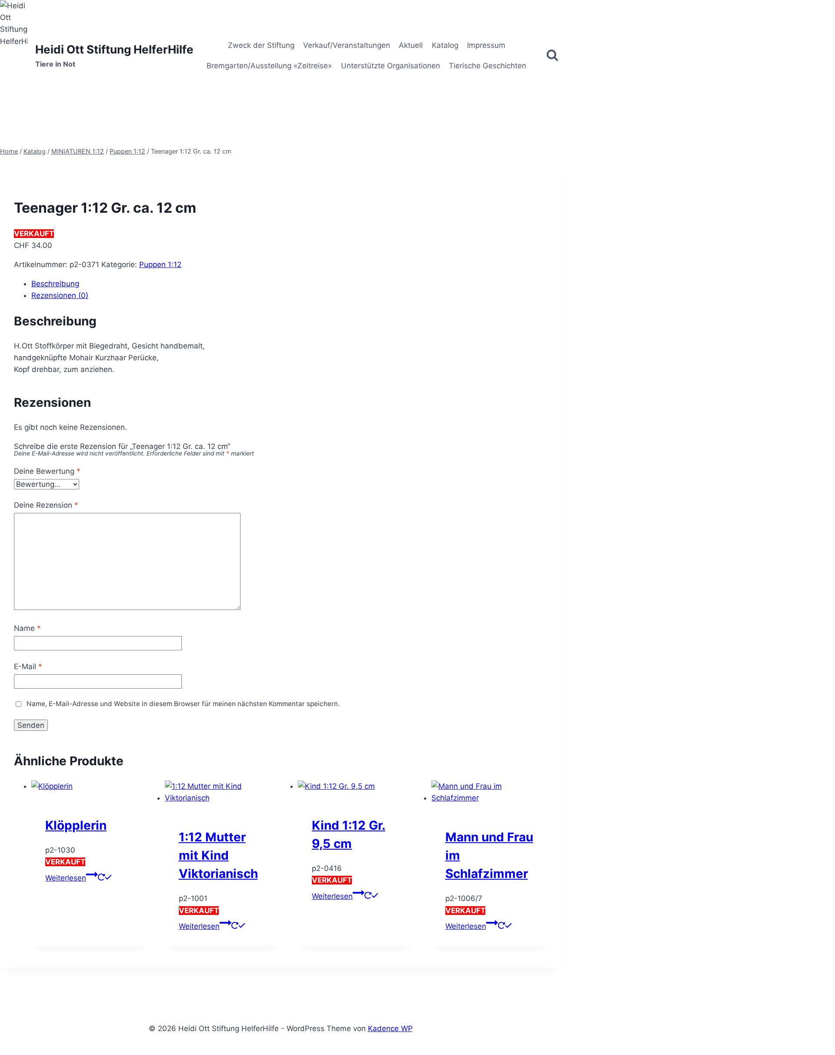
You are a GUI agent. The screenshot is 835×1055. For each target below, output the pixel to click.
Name (27, 628)
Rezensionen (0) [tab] (59, 295)
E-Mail (28, 666)
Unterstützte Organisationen (390, 65)
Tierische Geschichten (487, 65)
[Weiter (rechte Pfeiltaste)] (820, 527)
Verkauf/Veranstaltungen (346, 45)
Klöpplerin (76, 825)
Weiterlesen (65, 878)
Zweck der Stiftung (261, 45)
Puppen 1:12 (160, 264)
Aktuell (411, 45)
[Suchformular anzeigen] (552, 55)
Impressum (486, 45)
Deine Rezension (46, 505)
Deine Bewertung (47, 471)
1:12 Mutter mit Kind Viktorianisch (218, 855)
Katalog (445, 45)
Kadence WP (390, 1028)
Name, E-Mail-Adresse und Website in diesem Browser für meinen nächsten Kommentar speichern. (183, 704)
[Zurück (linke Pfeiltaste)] (15, 527)
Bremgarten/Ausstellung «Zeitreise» (269, 65)
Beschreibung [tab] (55, 283)
